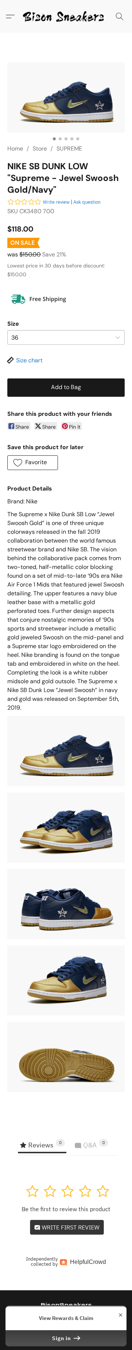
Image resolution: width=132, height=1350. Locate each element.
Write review (56, 202)
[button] (66, 16)
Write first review (69, 1227)
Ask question (86, 202)
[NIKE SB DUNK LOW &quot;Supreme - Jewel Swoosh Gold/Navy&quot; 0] (66, 97)
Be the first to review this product (66, 1209)
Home (15, 148)
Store (40, 148)
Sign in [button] (62, 1338)
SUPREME (69, 148)
